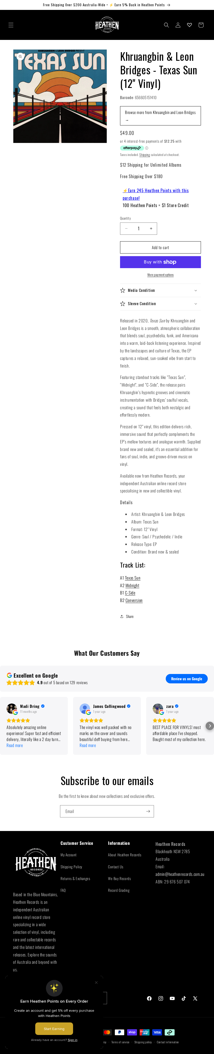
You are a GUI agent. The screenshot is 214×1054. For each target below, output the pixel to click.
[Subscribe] (148, 811)
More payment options (160, 274)
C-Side (130, 592)
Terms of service (120, 1042)
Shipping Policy (71, 866)
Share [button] (130, 616)
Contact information (168, 1042)
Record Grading (118, 890)
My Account (69, 854)
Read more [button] (15, 745)
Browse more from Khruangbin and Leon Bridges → (160, 115)
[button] (11, 25)
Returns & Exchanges (75, 878)
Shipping (144, 154)
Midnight (132, 585)
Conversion (134, 600)
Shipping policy (143, 1042)
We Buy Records (119, 878)
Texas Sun (132, 578)
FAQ (63, 890)
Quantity (125, 218)
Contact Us (115, 866)
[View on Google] (12, 708)
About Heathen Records (124, 854)
